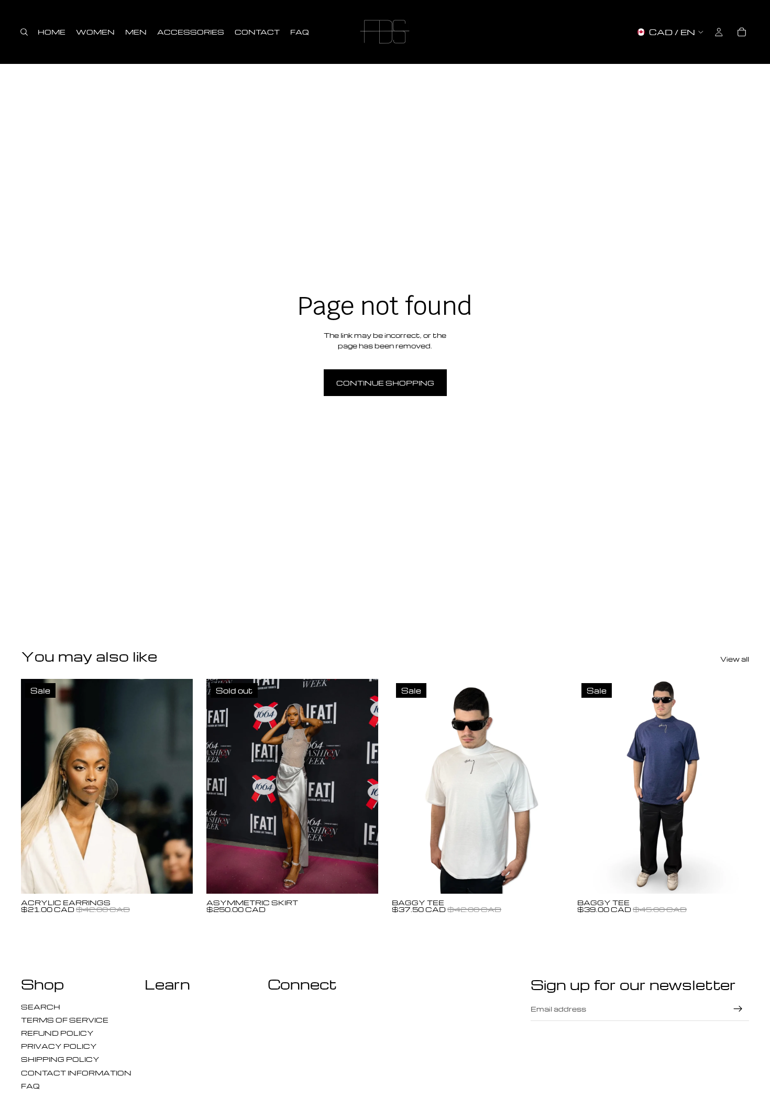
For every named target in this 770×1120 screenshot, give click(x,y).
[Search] (24, 31)
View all (734, 658)
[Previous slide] (36, 786)
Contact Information (76, 1072)
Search (40, 1006)
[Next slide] (177, 786)
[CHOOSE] (547, 877)
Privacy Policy (59, 1045)
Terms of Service (64, 1019)
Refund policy (57, 1032)
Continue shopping (385, 382)
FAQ (30, 1085)
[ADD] (176, 877)
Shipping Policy (60, 1059)
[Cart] (741, 31)
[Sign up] (738, 1009)
